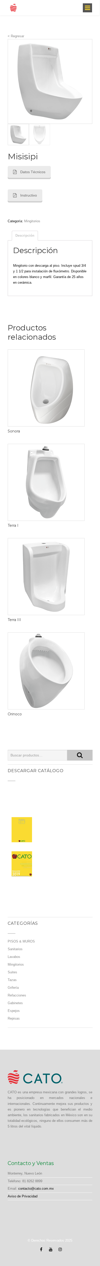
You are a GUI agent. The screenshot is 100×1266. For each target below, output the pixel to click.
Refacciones (17, 995)
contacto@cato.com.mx (36, 1188)
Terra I (13, 525)
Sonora (14, 431)
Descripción (24, 235)
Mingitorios (32, 221)
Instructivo (28, 195)
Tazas (12, 980)
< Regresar (16, 36)
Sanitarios (15, 949)
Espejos (14, 1011)
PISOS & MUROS (21, 941)
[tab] (25, 235)
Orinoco (15, 714)
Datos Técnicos (32, 172)
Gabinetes (15, 1003)
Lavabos (14, 957)
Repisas (14, 1018)
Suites (12, 972)
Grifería (13, 988)
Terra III (14, 619)
